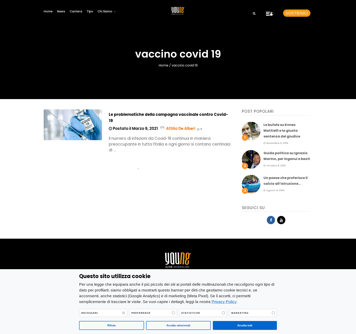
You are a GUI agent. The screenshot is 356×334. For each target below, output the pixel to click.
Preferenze (141, 313)
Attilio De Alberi (180, 128)
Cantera (76, 11)
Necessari (89, 313)
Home (48, 11)
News (61, 11)
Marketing (240, 313)
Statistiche (190, 313)
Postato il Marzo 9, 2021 (135, 128)
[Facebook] (271, 220)
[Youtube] (281, 220)
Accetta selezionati (178, 325)
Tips (90, 11)
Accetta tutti (244, 325)
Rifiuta (111, 325)
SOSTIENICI (297, 13)
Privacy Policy (224, 302)
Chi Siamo (104, 11)
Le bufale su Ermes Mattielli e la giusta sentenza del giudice (281, 130)
